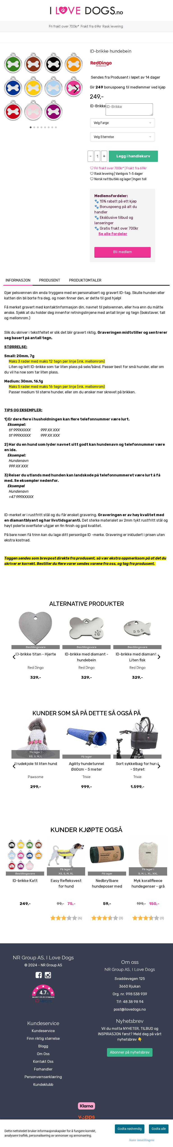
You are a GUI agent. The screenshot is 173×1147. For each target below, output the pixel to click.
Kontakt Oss (43, 1061)
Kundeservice (43, 1031)
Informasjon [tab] (18, 280)
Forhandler (43, 1069)
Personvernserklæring (43, 1077)
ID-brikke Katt (25, 880)
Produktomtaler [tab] (85, 280)
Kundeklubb (43, 1084)
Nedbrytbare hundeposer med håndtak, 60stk (107, 886)
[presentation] (14, 657)
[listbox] (122, 122)
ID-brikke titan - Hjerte (35, 654)
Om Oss (43, 1054)
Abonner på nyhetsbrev (130, 1052)
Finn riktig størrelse (43, 1038)
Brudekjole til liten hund (35, 763)
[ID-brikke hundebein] (43, 87)
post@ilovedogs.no (130, 1009)
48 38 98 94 (133, 1002)
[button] (31, 127)
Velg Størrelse (104, 137)
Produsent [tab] (49, 280)
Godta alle (159, 1129)
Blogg (43, 1046)
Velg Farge (101, 123)
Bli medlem (122, 252)
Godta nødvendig (130, 1129)
